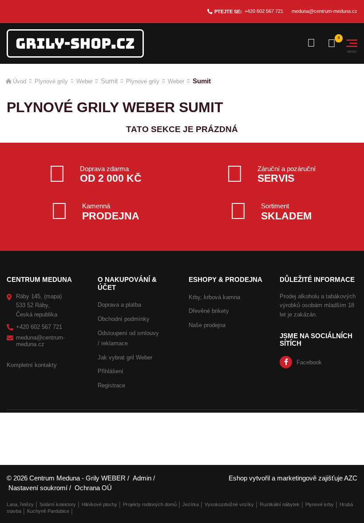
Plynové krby (319, 504)
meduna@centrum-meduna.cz (324, 11)
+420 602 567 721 (264, 11)
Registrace (111, 385)
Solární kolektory (58, 504)
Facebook (309, 362)
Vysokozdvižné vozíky (229, 504)
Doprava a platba (119, 304)
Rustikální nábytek (280, 504)
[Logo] (75, 43)
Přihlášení (110, 371)
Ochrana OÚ (93, 488)
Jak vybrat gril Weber (125, 357)
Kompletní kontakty (32, 365)
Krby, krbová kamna (214, 297)
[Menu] (352, 43)
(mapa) (53, 296)
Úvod (19, 81)
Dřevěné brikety (209, 311)
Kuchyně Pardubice (48, 511)
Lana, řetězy (20, 504)
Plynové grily (51, 81)
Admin (142, 478)
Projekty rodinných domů (150, 504)
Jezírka (190, 504)
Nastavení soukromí (37, 488)
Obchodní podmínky (124, 319)
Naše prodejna (207, 325)
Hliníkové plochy (99, 504)
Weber (84, 81)
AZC (350, 478)
